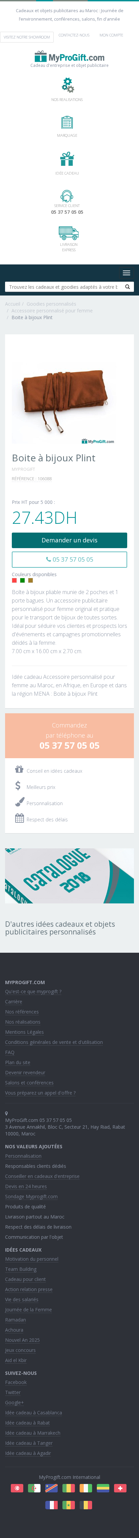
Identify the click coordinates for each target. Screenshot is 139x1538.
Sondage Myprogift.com (31, 1196)
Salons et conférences (29, 1082)
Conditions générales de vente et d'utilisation (54, 1042)
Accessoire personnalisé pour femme (52, 310)
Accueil (12, 304)
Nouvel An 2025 (22, 1340)
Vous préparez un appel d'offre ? (40, 1093)
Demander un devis (69, 540)
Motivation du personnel (31, 1259)
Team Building (20, 1269)
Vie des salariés (21, 1299)
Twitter (13, 1392)
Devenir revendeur (25, 1072)
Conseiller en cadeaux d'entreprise (42, 1176)
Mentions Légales (24, 1032)
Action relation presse (29, 1289)
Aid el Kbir (16, 1360)
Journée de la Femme (28, 1309)
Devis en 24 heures (26, 1186)
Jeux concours (20, 1350)
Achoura (14, 1330)
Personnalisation (23, 1156)
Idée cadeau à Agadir (28, 1453)
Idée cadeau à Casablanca (33, 1412)
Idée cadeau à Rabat (27, 1422)
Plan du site (17, 1062)
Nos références (22, 1011)
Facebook (16, 1382)
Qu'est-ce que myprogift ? (33, 991)
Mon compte (111, 34)
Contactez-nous (74, 34)
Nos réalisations (22, 1022)
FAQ (10, 1052)
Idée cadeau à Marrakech (32, 1433)
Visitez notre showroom (27, 37)
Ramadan (15, 1319)
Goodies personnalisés (51, 304)
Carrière (13, 1001)
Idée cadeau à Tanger (29, 1443)
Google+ (14, 1402)
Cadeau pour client (25, 1279)
